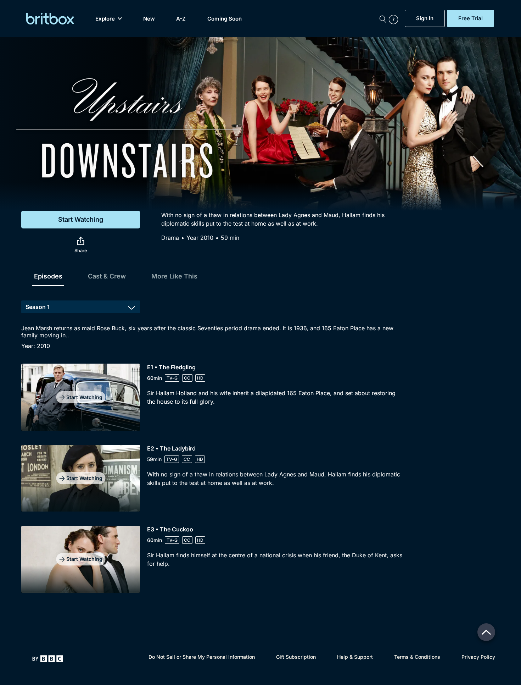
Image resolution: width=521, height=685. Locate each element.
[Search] (383, 18)
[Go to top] (486, 632)
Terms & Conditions (417, 657)
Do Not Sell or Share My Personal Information (202, 657)
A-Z (181, 18)
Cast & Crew (107, 276)
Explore (105, 18)
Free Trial (470, 18)
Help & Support (355, 657)
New (149, 18)
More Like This (174, 276)
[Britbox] (50, 18)
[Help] (395, 18)
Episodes (48, 276)
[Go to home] (47, 658)
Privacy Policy (478, 657)
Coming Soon (224, 18)
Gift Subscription (296, 657)
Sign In (424, 18)
